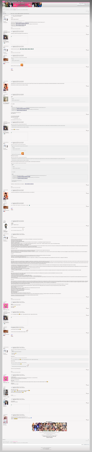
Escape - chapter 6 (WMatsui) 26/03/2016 (18, 15)
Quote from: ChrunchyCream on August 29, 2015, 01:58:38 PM (19, 57)
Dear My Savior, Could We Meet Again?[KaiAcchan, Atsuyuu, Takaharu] (49, 432)
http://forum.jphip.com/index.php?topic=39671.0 (15, 372)
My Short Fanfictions (49, 434)
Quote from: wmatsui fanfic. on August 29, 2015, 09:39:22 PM (19, 157)
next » (88, 440)
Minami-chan (5, 398)
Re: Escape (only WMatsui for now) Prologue (18, 121)
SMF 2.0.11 (42, 447)
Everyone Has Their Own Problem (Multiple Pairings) (49, 431)
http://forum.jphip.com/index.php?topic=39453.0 (15, 28)
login (85, 3)
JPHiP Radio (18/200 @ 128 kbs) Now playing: (10, 8)
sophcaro (17, 442)
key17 (5, 220)
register (88, 3)
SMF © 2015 (45, 447)
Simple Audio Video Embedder (46, 448)
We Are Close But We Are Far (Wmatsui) (49, 433)
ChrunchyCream (6, 15)
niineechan (5, 55)
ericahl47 (5, 301)
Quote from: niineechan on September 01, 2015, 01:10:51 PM (18, 362)
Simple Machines (49, 447)
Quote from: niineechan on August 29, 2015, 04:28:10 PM (18, 144)
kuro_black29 (6, 94)
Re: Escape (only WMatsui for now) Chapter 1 (18, 233)
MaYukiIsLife (5, 311)
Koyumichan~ (6, 414)
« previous (87, 440)
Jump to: (82, 444)
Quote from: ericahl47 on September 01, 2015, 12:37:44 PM (18, 349)
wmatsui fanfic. (6, 81)
